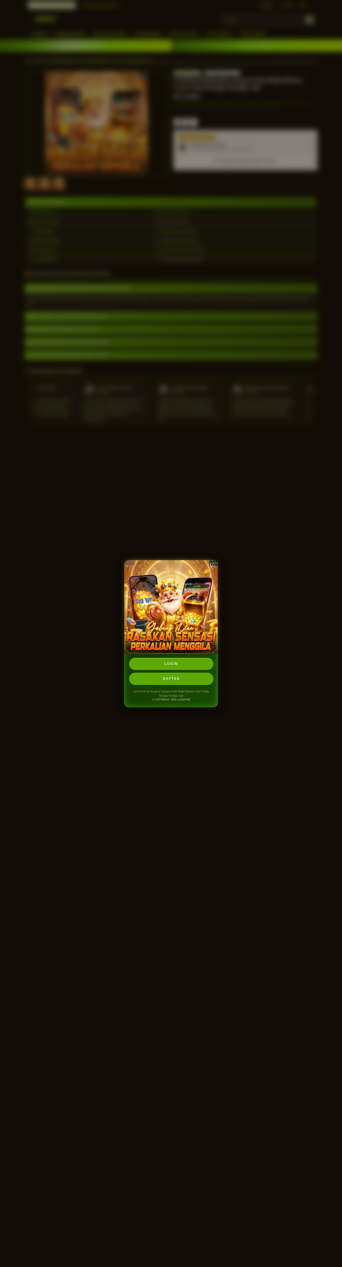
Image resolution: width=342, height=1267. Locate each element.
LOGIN (171, 664)
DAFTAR (171, 679)
